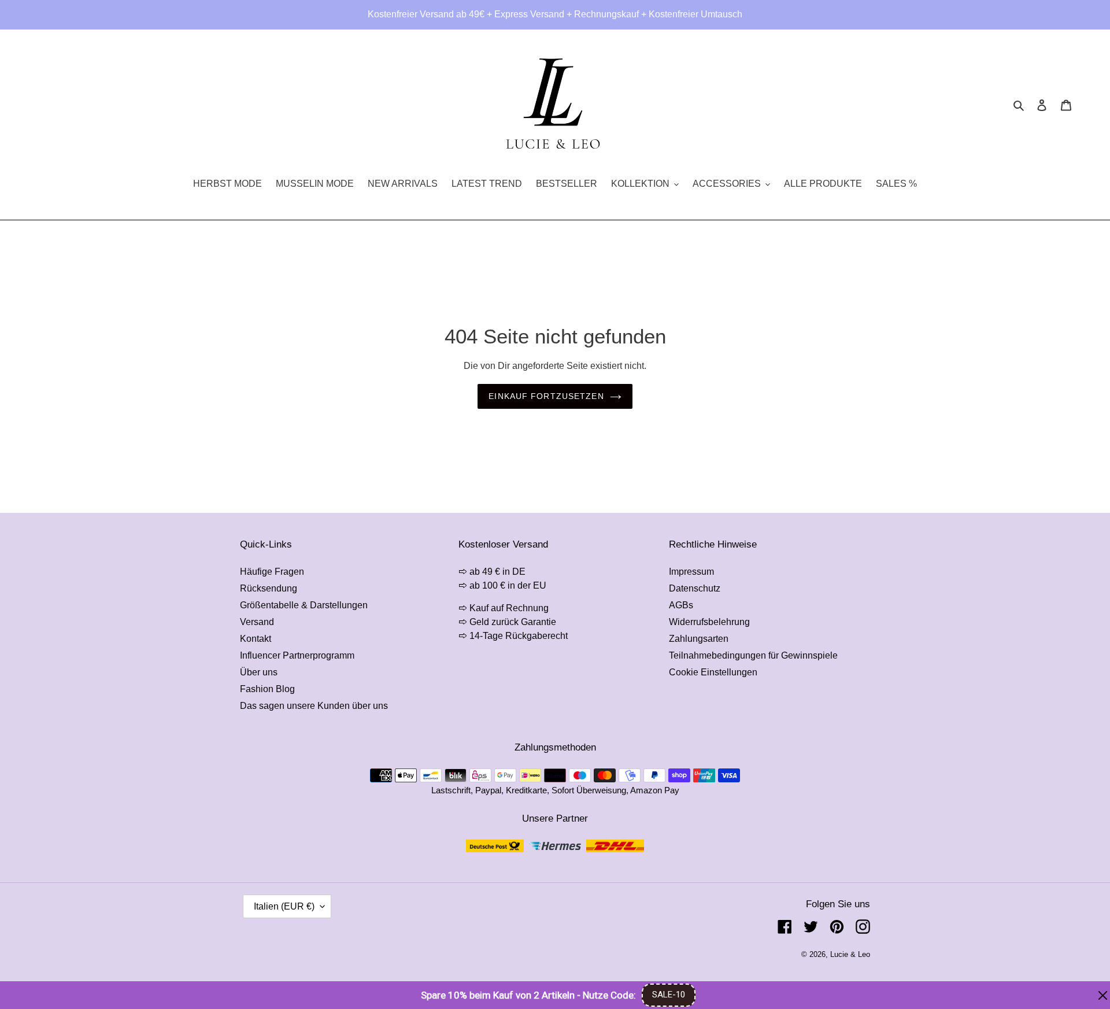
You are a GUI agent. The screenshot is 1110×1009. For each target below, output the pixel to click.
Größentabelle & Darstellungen (304, 605)
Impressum (691, 571)
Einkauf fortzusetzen (546, 396)
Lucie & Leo (850, 954)
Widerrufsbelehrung (709, 622)
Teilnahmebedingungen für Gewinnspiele (753, 655)
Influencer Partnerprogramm (297, 655)
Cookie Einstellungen (713, 672)
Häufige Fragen (272, 571)
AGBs (681, 605)
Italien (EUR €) (284, 906)
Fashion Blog (267, 689)
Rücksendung (268, 588)
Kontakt (255, 639)
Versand (257, 622)
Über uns (259, 672)
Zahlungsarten (698, 639)
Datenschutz (694, 588)
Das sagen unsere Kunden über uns (314, 706)
